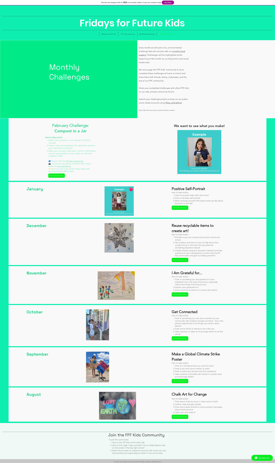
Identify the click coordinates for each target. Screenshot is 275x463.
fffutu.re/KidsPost (174, 103)
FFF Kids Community (74, 161)
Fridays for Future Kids (132, 23)
